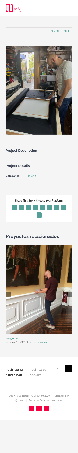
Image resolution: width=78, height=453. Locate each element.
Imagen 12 (12, 338)
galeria (31, 176)
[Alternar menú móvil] (70, 8)
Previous (54, 30)
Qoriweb (19, 400)
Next (67, 30)
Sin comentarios (38, 341)
